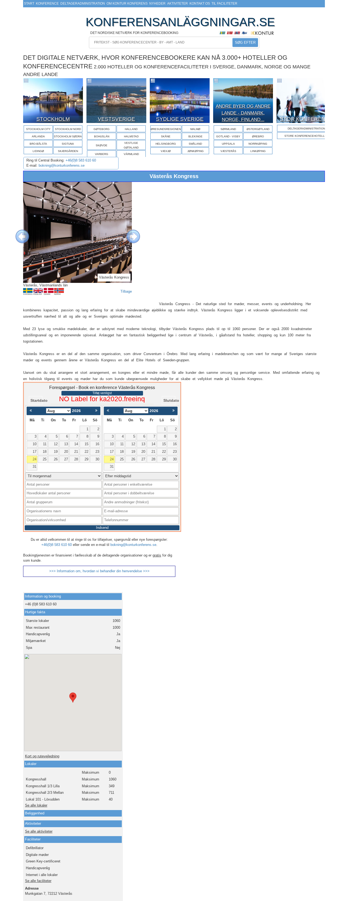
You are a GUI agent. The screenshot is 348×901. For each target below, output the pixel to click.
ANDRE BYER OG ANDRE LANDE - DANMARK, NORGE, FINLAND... (243, 113)
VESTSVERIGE (116, 119)
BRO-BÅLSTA (38, 143)
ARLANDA (38, 136)
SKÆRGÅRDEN (68, 151)
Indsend (102, 528)
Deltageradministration (82, 3)
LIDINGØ (38, 151)
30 (97, 459)
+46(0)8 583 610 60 (81, 160)
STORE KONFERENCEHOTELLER (306, 135)
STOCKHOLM (53, 119)
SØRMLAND (228, 129)
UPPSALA (228, 143)
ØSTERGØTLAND (258, 129)
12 (56, 444)
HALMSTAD (131, 136)
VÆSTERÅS (228, 151)
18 (44, 452)
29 (86, 459)
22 (86, 452)
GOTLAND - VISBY (228, 136)
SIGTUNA (68, 143)
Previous (18, 232)
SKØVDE (101, 145)
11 (44, 444)
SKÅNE (165, 136)
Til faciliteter (224, 3)
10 (34, 444)
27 (66, 459)
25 (44, 459)
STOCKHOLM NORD (68, 129)
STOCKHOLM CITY (38, 129)
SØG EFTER (245, 42)
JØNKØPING (195, 151)
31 (34, 466)
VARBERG (101, 154)
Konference (47, 3)
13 (66, 444)
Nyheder (157, 3)
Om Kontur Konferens (127, 3)
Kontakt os (199, 3)
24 (34, 459)
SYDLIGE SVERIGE (180, 119)
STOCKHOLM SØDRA (68, 136)
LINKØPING (258, 151)
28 (76, 459)
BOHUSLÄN (101, 136)
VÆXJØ (166, 151)
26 (56, 459)
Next (129, 232)
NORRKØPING (257, 143)
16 (97, 444)
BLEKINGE (195, 136)
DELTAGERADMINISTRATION (306, 128)
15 (86, 444)
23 (97, 452)
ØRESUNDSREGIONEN (166, 129)
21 (76, 452)
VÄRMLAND (131, 154)
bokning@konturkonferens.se (62, 165)
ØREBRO (258, 136)
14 (76, 444)
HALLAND (131, 129)
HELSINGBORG (166, 143)
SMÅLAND (195, 143)
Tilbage (126, 291)
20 (66, 452)
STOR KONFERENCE (306, 119)
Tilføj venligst (102, 393)
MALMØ (195, 129)
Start (29, 3)
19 (56, 452)
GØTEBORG (102, 129)
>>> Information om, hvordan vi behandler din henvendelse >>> (99, 571)
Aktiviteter (177, 3)
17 (34, 452)
